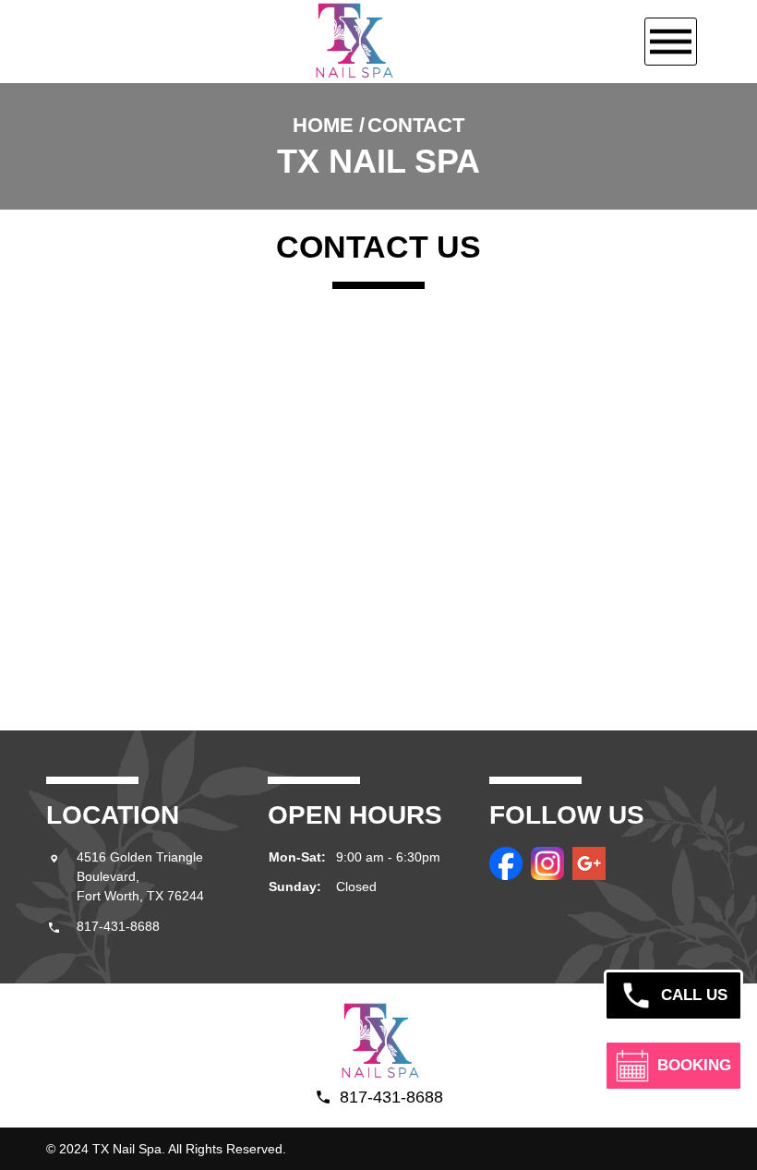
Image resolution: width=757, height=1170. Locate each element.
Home (323, 125)
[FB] (506, 863)
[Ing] (547, 863)
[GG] (589, 863)
